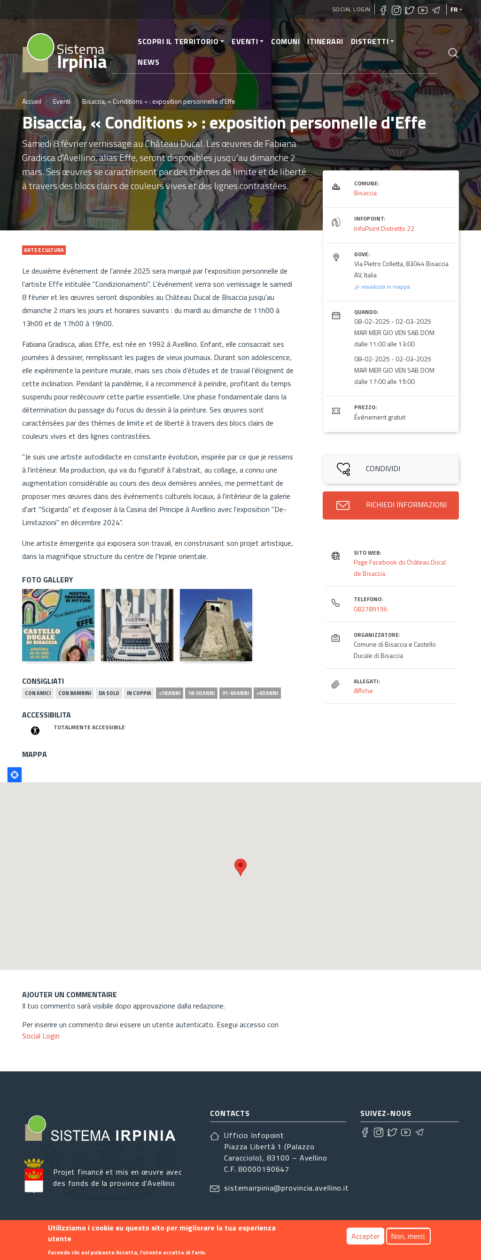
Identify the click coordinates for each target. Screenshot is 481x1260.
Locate (15, 774)
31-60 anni (235, 693)
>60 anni (267, 693)
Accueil (31, 101)
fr (454, 9)
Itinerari (325, 41)
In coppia (139, 693)
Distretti (370, 41)
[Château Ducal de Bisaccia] (216, 625)
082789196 (371, 609)
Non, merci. (408, 1236)
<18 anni (169, 693)
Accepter (365, 1236)
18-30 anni (201, 693)
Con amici (38, 693)
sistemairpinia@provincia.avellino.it (286, 1187)
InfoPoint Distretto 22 (384, 228)
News (148, 62)
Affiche (363, 690)
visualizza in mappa (385, 286)
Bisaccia (365, 193)
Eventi (245, 41)
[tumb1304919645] (137, 625)
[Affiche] (58, 625)
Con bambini (74, 693)
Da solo (109, 693)
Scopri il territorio (178, 41)
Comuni (285, 41)
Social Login (352, 9)
